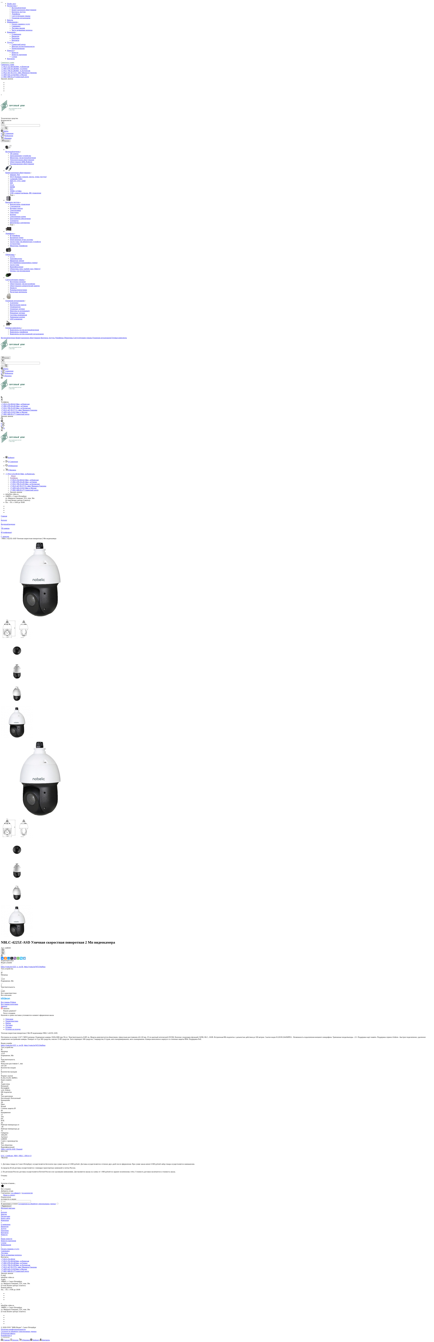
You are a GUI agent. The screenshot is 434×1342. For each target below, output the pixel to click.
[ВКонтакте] (2, 958)
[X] (11, 958)
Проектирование (18, 48)
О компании (16, 34)
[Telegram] (24, 958)
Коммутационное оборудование (24, 10)
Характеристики (11, 1021)
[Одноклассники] (5, 958)
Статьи (14, 57)
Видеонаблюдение (19, 8)
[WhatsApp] (18, 958)
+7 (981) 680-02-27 (15, 77)
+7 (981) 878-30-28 (14, 69)
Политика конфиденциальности (13, 1329)
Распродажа (5, 1216)
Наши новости (6, 1239)
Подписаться (6, 1206)
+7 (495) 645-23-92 (14, 75)
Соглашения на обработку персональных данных (37, 1204)
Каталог (4, 1212)
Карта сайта (5, 1218)
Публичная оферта (8, 1333)
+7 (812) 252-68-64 (15, 67)
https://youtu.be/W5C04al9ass (34, 967)
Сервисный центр (19, 44)
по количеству (27, 1193)
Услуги (3, 1228)
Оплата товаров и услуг (21, 24)
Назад (13, 476)
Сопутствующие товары (21, 16)
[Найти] (6, 128)
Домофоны (16, 14)
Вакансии (15, 36)
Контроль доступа (19, 12)
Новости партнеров (19, 55)
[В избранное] (3, 950)
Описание (9, 1019)
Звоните (4, 1006)
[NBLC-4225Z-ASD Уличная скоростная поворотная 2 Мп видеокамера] (40, 817)
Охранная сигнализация (21, 18)
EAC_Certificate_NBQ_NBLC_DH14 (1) (16, 1156)
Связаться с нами (7, 62)
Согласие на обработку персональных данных (19, 1331)
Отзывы (8, 1027)
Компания (5, 1220)
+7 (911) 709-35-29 (15, 71)
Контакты (15, 40)
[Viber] (15, 958)
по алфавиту (16, 1193)
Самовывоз (16, 26)
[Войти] (2, 421)
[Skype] (21, 958)
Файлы (8, 1023)
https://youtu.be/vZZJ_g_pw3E (12, 967)
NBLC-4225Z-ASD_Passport (11, 1149)
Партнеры (15, 38)
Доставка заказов (18, 28)
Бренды (4, 1214)
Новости (15, 52)
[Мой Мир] (8, 958)
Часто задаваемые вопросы (22, 30)
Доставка (9, 1025)
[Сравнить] (3, 953)
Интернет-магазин (8, 1208)
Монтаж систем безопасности (23, 46)
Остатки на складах (13, 1029)
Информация (6, 1245)
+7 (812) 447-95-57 (19, 73)
